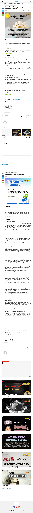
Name (3, 154)
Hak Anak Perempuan (15, 136)
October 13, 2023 (10, 10)
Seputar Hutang (5, 485)
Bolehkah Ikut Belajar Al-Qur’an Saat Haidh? (10, 431)
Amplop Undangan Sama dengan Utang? (10, 467)
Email (3, 158)
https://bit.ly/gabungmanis (19, 332)
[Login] (30, 1)
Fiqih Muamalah (14, 135)
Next (7, 139)
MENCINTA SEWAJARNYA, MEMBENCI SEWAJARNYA (11, 449)
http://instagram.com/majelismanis (16, 99)
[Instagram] (19, 507)
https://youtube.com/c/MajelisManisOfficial (20, 330)
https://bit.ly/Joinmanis (18, 101)
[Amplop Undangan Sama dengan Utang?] (16, 459)
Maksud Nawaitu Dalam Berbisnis (14, 174)
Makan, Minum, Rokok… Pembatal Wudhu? (6, 137)
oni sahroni (5, 342)
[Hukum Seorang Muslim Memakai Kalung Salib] (26, 132)
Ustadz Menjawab (13, 172)
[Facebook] (14, 507)
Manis (12, 510)
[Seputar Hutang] (16, 477)
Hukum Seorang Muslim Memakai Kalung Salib (26, 137)
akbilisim (23, 510)
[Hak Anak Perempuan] (16, 132)
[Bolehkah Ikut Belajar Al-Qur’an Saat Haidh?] (16, 423)
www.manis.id (14, 97)
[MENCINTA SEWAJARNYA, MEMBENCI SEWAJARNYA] (16, 441)
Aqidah (23, 135)
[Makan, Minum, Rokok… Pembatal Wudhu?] (6, 132)
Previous (4, 139)
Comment (3, 146)
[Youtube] (16, 507)
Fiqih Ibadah (4, 135)
